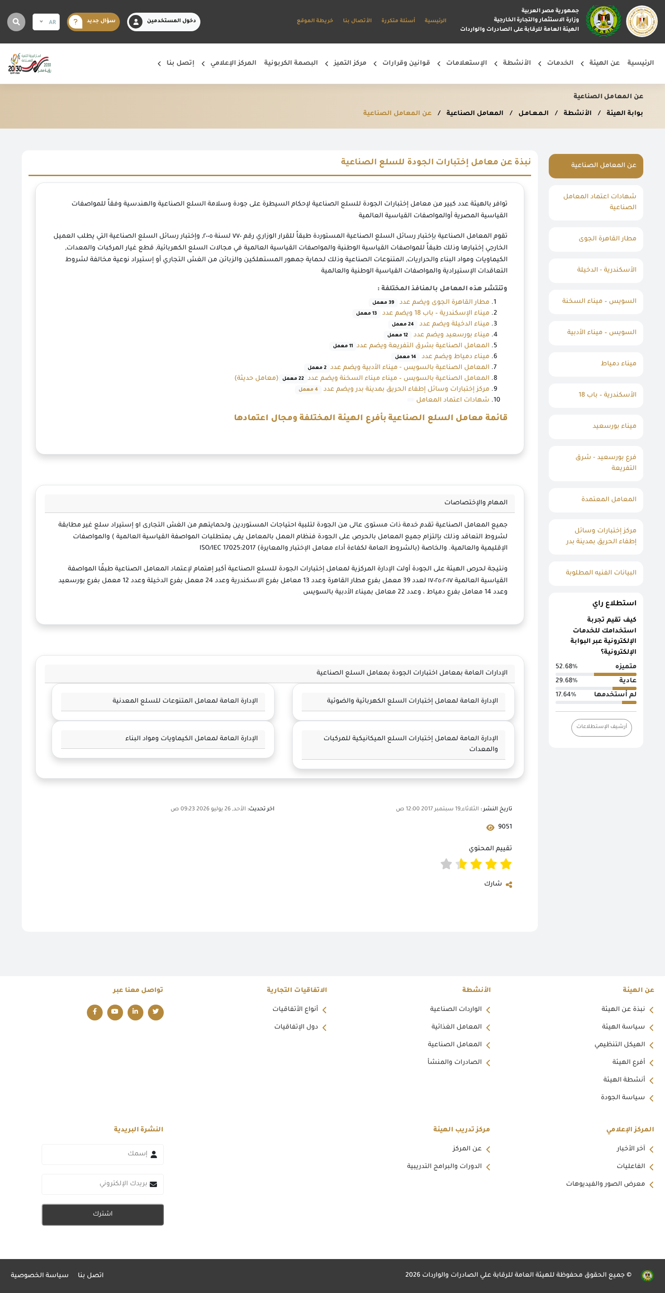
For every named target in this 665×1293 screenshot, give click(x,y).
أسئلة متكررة (398, 21)
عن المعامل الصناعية (397, 114)
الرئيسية (435, 21)
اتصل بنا (91, 1276)
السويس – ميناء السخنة (599, 302)
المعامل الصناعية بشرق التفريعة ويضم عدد (411, 346)
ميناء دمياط (618, 364)
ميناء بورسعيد (614, 427)
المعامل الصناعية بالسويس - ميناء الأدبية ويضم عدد (398, 368)
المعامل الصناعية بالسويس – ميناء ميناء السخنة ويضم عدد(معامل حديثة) (361, 379)
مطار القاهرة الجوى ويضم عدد (430, 302)
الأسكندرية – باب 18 (607, 395)
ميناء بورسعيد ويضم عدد (438, 335)
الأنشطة (577, 114)
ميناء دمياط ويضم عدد (442, 357)
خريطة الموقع (315, 21)
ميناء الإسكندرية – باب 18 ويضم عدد (422, 313)
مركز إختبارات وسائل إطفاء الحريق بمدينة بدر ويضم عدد (405, 389)
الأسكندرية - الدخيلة (606, 270)
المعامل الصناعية (474, 114)
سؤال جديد (101, 21)
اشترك (103, 1214)
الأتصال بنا (357, 21)
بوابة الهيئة (624, 114)
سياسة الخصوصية (40, 1276)
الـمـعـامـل (533, 114)
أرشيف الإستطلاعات (601, 727)
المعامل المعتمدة (608, 500)
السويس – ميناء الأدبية (601, 333)
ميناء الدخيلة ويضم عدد (440, 324)
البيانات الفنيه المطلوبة (601, 573)
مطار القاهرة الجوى (607, 239)
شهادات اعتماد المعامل (451, 400)
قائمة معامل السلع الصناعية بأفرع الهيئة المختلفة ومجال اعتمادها (371, 418)
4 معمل (308, 390)
